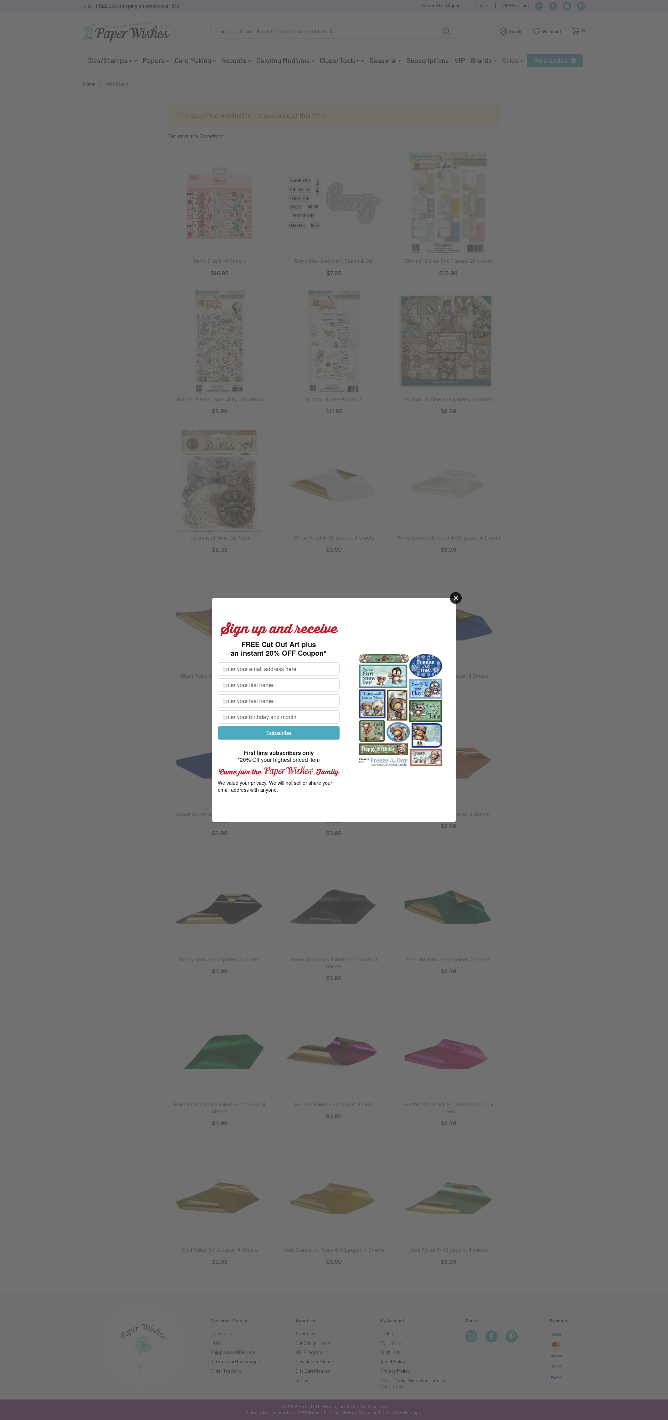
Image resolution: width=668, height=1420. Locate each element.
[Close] (456, 598)
